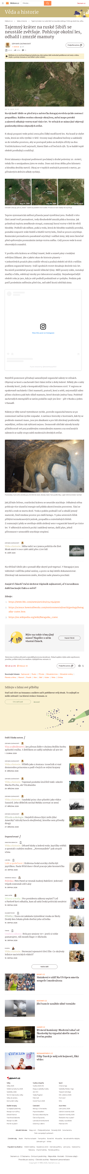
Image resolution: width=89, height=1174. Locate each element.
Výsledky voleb (12, 1092)
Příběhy (9, 916)
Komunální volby (12, 1101)
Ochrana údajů (71, 1156)
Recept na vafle (12, 1121)
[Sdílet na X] (83, 666)
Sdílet (18, 50)
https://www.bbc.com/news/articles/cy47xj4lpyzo (34, 602)
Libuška (7, 860)
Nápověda (52, 1156)
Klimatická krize (52, 674)
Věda (53, 677)
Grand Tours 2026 (39, 1101)
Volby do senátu (12, 1098)
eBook (10, 50)
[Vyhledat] (47, 3)
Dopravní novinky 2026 (66, 1115)
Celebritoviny (10, 913)
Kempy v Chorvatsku (40, 1108)
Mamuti (21, 677)
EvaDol (7, 948)
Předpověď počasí (44, 1130)
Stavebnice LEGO (42, 1147)
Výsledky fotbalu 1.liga (66, 1089)
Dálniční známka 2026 (66, 1111)
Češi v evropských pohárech (43, 1133)
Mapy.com (32, 1130)
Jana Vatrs (8, 895)
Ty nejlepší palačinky (14, 1108)
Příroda (41, 674)
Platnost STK (63, 1124)
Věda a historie (12, 546)
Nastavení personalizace (60, 1160)
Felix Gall (36, 1098)
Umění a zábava (13, 934)
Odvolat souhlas (42, 1160)
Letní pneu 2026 (64, 1108)
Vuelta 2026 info (38, 1086)
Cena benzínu (67, 1130)
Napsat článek (69, 638)
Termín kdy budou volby (15, 1095)
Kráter (47, 677)
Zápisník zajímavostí (21, 44)
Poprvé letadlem (38, 1111)
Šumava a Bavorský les (40, 1115)
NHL (60, 1101)
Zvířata (60, 677)
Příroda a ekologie (14, 817)
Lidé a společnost (14, 863)
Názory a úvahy (12, 898)
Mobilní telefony (29, 1147)
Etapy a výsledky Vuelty (41, 1089)
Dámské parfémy (56, 1147)
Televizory (31, 1150)
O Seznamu (25, 1156)
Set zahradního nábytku (72, 1138)
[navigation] (3, 3)
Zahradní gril (41, 1141)
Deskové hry (76, 1147)
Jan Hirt (35, 1092)
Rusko (34, 674)
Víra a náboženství (14, 747)
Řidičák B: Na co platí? (66, 1118)
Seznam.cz (81, 3)
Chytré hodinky (41, 1150)
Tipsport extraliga (65, 1092)
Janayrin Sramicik (11, 842)
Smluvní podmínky (39, 1156)
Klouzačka (58, 1138)
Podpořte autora (73, 45)
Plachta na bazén (30, 1138)
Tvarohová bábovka (13, 1118)
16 (25, 50)
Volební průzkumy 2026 (15, 1089)
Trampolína (42, 1138)
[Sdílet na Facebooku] (79, 666)
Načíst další (44, 967)
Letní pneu (66, 1147)
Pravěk (28, 677)
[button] (44, 84)
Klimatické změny (66, 674)
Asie (35, 677)
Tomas (7, 930)
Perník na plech (12, 1124)
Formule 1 (62, 1098)
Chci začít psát (18, 702)
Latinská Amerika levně (41, 1121)
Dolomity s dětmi (39, 1124)
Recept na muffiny (13, 1111)
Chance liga (63, 1086)
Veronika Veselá (10, 877)
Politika (9, 881)
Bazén (21, 1138)
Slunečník (50, 1138)
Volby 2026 (10, 1086)
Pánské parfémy (53, 1150)
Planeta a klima (10, 677)
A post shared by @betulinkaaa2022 (43, 367)
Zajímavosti (25, 674)
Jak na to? (37, 702)
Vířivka (49, 1141)
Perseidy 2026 (56, 1130)
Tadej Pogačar (38, 1095)
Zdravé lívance (12, 1115)
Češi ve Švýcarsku (39, 1118)
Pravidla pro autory (26, 1160)
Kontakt (60, 1156)
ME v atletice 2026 (65, 1095)
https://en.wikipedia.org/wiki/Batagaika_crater (33, 617)
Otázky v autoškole (65, 1121)
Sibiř (40, 677)
